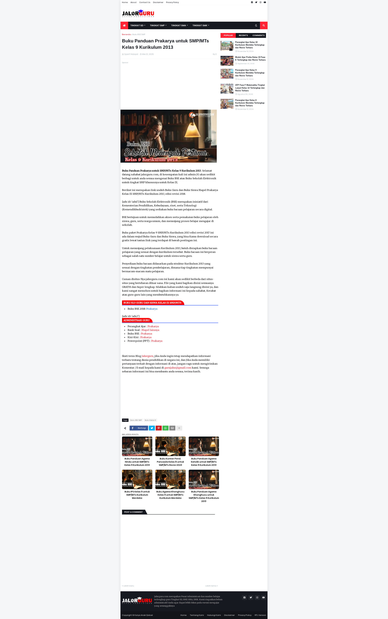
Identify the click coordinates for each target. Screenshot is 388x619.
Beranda (126, 34)
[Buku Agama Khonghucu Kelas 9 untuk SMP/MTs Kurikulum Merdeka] (170, 479)
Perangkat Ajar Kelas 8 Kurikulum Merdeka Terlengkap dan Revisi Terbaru (249, 103)
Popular (228, 35)
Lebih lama (210, 585)
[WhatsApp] (165, 428)
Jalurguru (147, 355)
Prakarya (151, 308)
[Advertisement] (212, 13)
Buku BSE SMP (138, 34)
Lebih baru (129, 585)
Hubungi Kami (214, 615)
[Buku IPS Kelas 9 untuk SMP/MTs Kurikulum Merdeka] (137, 479)
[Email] (172, 428)
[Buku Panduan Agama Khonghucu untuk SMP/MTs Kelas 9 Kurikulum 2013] (204, 479)
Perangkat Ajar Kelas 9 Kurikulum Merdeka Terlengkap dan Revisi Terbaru (249, 73)
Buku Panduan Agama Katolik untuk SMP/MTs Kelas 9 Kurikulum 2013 (204, 462)
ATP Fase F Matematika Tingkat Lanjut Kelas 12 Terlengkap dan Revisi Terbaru (250, 88)
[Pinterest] (159, 428)
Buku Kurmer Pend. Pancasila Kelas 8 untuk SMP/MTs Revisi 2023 (170, 462)
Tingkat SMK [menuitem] (199, 25)
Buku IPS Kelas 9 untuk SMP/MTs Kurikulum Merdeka (137, 495)
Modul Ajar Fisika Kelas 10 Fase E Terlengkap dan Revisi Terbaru (250, 58)
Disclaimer (158, 2)
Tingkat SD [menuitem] (136, 25)
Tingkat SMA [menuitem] (178, 25)
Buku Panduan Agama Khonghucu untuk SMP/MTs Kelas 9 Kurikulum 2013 (204, 496)
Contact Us (144, 2)
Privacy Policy (172, 2)
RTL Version (260, 615)
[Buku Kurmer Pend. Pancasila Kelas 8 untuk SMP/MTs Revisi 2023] (170, 446)
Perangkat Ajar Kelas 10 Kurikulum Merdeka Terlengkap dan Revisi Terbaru (249, 45)
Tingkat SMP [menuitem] (157, 25)
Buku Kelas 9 (150, 420)
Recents (243, 35)
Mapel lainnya (150, 329)
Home (125, 2)
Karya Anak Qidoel (144, 615)
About (133, 2)
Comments (258, 35)
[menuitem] (124, 25)
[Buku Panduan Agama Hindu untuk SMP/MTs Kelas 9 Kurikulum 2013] (137, 446)
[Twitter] (152, 428)
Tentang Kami (197, 615)
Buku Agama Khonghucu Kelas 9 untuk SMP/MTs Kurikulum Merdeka (170, 495)
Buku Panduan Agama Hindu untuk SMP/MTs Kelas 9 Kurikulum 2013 (137, 462)
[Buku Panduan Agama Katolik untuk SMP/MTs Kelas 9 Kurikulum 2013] (204, 446)
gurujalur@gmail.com (177, 367)
